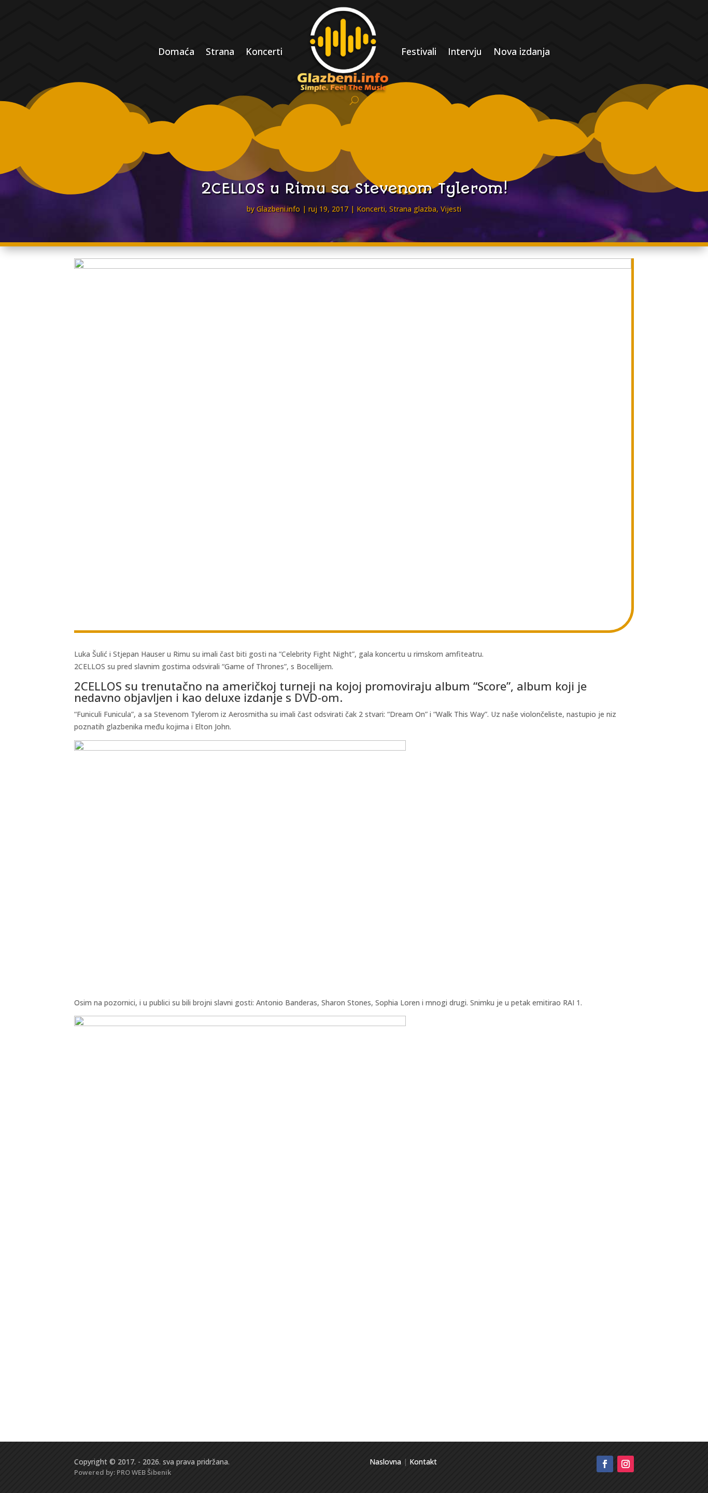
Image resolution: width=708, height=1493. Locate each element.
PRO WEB (131, 1472)
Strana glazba (412, 209)
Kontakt (423, 1462)
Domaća (176, 51)
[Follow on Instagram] (625, 1464)
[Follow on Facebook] (605, 1464)
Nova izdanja (521, 51)
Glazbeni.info (278, 209)
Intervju (465, 51)
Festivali (418, 51)
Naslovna (385, 1462)
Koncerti (264, 51)
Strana (220, 51)
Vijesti (451, 209)
